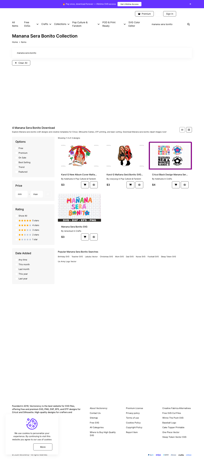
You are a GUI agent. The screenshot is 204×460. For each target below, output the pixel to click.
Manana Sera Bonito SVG (74, 226)
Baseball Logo (169, 422)
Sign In (169, 13)
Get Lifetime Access (129, 4)
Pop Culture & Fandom (85, 179)
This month (24, 264)
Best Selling (24, 162)
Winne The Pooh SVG (172, 417)
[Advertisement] (102, 100)
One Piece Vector (170, 432)
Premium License (134, 408)
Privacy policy (133, 413)
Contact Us (95, 413)
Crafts (169, 179)
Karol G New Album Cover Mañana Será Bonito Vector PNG (79, 174)
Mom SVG (119, 256)
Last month (24, 269)
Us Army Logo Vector (67, 261)
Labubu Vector (91, 256)
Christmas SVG (106, 256)
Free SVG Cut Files (171, 413)
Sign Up (185, 13)
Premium (146, 13)
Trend (21, 167)
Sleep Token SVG (168, 256)
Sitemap (94, 417)
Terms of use (132, 417)
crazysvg (113, 179)
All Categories (97, 427)
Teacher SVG (77, 256)
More (43, 446)
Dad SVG (130, 256)
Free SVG (94, 422)
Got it (21, 446)
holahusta (68, 179)
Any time (23, 259)
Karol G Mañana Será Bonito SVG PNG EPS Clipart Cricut (125, 174)
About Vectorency (98, 408)
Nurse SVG (140, 256)
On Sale (22, 157)
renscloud (68, 231)
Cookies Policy (133, 422)
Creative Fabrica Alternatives (176, 408)
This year (23, 274)
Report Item (132, 432)
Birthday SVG (63, 256)
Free (21, 148)
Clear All (22, 62)
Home (15, 42)
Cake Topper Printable (173, 427)
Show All (23, 215)
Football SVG (153, 256)
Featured (23, 171)
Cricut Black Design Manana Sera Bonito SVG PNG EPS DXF (170, 174)
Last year (23, 278)
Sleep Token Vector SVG (174, 437)
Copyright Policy (134, 427)
